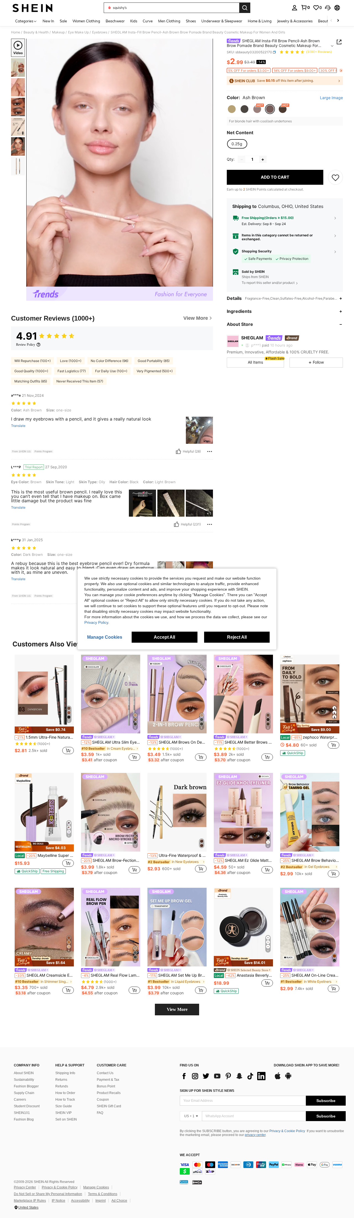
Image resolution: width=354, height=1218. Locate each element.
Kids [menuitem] (133, 21)
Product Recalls (109, 1093)
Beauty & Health (36, 32)
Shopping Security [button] (257, 251)
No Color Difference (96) (109, 361)
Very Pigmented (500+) (155, 371)
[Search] (244, 7)
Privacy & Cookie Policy (287, 1131)
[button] (327, 7)
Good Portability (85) (154, 361)
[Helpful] (178, 451)
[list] (224, 1076)
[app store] (278, 1078)
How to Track (65, 1099)
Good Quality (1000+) (31, 371)
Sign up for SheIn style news (207, 1091)
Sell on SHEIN (66, 1119)
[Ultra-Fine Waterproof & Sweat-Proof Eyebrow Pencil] (177, 812)
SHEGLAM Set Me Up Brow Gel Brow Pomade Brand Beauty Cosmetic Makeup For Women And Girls (178, 975)
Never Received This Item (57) (79, 381)
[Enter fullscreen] (207, 282)
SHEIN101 (22, 1113)
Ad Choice (119, 1201)
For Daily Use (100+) (111, 371)
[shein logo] (32, 7)
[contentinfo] (263, 1168)
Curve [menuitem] (148, 21)
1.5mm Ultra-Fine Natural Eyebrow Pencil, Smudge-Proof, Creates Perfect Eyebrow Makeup (45, 737)
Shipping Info (65, 1073)
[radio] (232, 109)
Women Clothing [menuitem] (86, 21)
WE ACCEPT (190, 1155)
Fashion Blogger (26, 1086)
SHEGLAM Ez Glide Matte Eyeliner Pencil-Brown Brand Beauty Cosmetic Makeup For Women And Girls (244, 860)
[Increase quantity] (262, 159)
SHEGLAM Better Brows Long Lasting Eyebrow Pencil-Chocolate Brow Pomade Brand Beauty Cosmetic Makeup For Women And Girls (244, 742)
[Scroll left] (331, 20)
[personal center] (294, 7)
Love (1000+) (70, 361)
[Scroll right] (338, 20)
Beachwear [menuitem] (115, 21)
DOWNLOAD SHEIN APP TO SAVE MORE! (306, 1065)
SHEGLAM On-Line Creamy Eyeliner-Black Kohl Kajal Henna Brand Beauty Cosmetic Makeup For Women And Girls (310, 975)
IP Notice (58, 1201)
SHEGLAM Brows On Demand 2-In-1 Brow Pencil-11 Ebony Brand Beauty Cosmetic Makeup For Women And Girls (178, 742)
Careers (20, 1099)
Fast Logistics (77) (72, 371)
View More (177, 1009)
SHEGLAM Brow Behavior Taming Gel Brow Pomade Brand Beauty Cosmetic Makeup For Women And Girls (310, 860)
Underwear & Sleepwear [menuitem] (221, 21)
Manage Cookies (96, 1187)
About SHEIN (24, 1073)
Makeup (58, 32)
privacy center (255, 1135)
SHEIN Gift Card (109, 1106)
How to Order (65, 1093)
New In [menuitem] (48, 21)
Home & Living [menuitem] (260, 21)
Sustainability (24, 1080)
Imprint (100, 1201)
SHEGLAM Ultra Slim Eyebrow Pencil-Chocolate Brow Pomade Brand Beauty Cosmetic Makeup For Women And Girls (111, 742)
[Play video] (119, 162)
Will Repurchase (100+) (32, 361)
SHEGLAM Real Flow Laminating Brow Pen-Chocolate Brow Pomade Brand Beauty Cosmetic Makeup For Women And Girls (111, 975)
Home (15, 32)
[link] (305, 7)
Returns (61, 1080)
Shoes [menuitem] (191, 21)
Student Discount (27, 1106)
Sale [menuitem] (63, 21)
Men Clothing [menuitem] (169, 21)
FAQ (100, 1113)
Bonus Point (106, 1086)
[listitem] (44, 707)
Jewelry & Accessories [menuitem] (295, 21)
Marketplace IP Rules (30, 1201)
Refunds (61, 1086)
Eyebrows (99, 32)
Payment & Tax (108, 1080)
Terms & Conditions (102, 1194)
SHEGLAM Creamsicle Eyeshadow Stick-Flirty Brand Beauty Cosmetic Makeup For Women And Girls (45, 975)
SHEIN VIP (63, 1113)
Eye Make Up (78, 32)
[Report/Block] (209, 451)
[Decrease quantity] (241, 159)
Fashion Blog (24, 1119)
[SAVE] (335, 177)
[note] (44, 729)
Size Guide (63, 1106)
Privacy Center (25, 1187)
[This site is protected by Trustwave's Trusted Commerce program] (184, 1182)
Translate (18, 426)
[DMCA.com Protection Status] (197, 1182)
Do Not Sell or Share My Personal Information (48, 1194)
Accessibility (80, 1201)
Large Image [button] (331, 98)
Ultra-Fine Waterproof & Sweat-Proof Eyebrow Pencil (178, 855)
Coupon (103, 1099)
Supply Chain (24, 1093)
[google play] (288, 1078)
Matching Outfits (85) (30, 381)
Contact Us (105, 1073)
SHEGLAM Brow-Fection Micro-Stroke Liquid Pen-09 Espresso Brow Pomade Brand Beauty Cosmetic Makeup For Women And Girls (111, 860)
